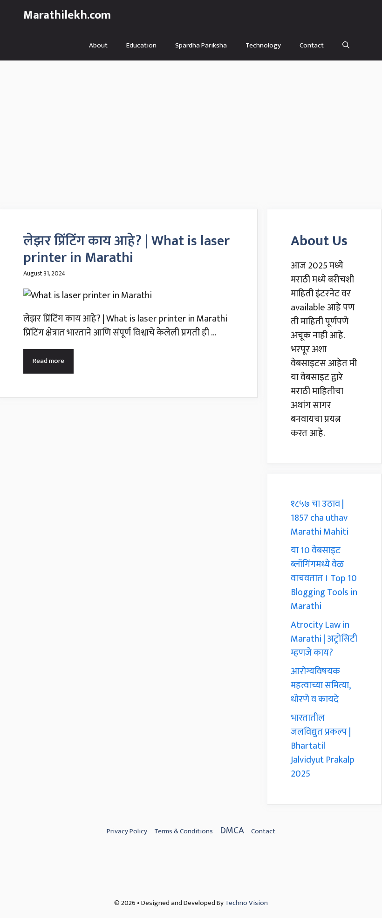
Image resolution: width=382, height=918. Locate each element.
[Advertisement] (191, 130)
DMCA (232, 830)
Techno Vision (246, 903)
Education (141, 45)
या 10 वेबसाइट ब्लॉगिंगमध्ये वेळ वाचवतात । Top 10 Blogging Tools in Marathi (324, 578)
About (98, 45)
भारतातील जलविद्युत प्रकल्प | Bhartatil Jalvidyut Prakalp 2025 (323, 746)
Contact (312, 45)
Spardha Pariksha (201, 45)
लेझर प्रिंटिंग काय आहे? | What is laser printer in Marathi (126, 249)
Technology (263, 45)
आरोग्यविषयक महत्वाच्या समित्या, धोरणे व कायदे (320, 685)
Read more (48, 361)
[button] (346, 45)
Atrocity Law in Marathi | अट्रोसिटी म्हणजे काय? (324, 639)
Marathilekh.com (67, 15)
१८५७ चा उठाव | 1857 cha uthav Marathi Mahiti (319, 518)
